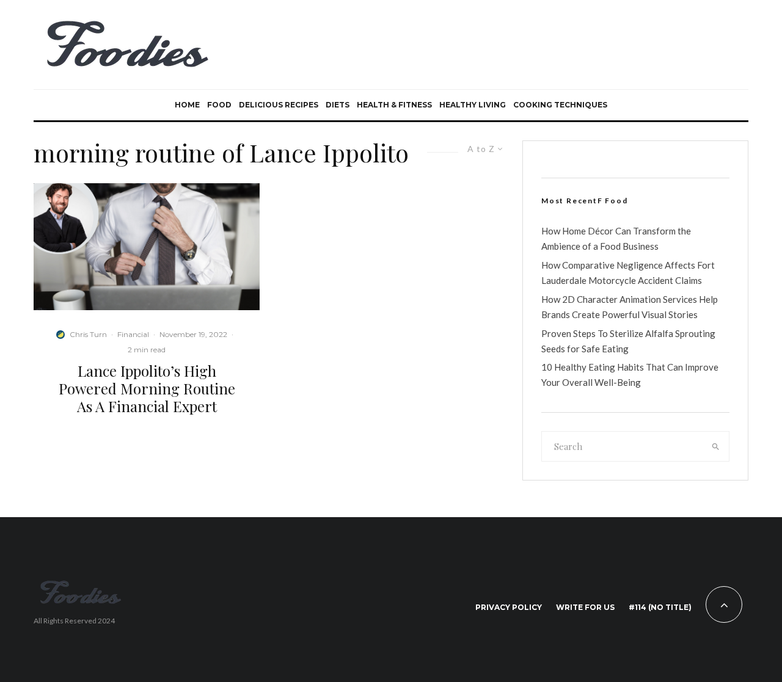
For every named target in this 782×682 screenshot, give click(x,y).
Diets (337, 104)
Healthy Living (472, 104)
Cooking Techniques (560, 104)
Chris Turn (88, 334)
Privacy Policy (508, 607)
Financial (133, 334)
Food (219, 104)
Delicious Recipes (278, 104)
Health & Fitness (394, 104)
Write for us (585, 607)
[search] (716, 446)
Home (187, 104)
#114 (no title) (660, 607)
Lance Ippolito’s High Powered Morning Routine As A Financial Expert (147, 388)
